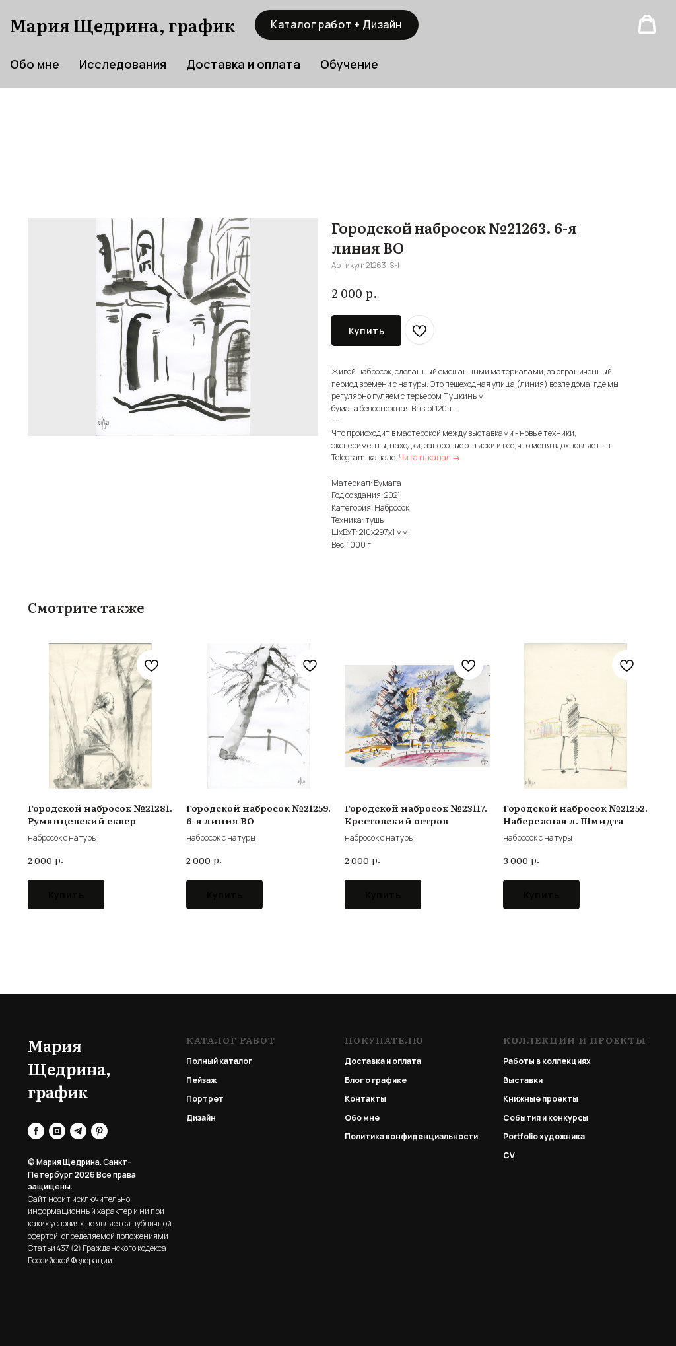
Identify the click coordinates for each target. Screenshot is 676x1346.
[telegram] (78, 1131)
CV (509, 1155)
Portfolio (520, 1136)
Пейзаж (201, 1080)
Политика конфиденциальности (411, 1136)
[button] (647, 24)
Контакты (365, 1098)
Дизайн (201, 1117)
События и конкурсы (545, 1117)
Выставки (523, 1080)
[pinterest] (99, 1131)
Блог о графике (376, 1080)
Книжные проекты (540, 1098)
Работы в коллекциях (547, 1061)
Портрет (205, 1098)
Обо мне (362, 1117)
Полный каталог (219, 1061)
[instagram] (57, 1131)
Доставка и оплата (243, 64)
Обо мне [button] (34, 64)
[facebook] (36, 1131)
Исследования (122, 64)
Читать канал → (429, 457)
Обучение (349, 64)
